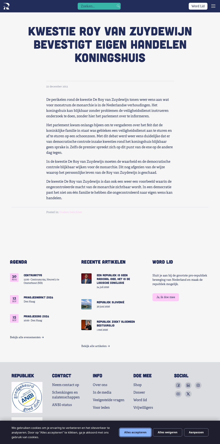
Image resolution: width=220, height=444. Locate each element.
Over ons (100, 385)
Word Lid (198, 6)
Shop (137, 385)
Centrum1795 (33, 275)
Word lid (140, 400)
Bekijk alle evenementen (25, 337)
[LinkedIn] (188, 385)
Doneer (139, 392)
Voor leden (101, 407)
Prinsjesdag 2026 (36, 316)
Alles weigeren (167, 432)
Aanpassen (196, 432)
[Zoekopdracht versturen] (118, 6)
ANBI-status (62, 405)
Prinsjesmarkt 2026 (38, 297)
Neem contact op (65, 385)
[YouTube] (178, 393)
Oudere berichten (70, 212)
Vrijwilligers (143, 407)
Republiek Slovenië (110, 302)
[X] (188, 393)
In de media (102, 392)
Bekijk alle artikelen (94, 346)
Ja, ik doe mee (165, 297)
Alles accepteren (135, 432)
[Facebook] (178, 385)
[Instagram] (198, 385)
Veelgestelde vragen (108, 400)
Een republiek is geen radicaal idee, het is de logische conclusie (113, 278)
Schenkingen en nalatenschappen (66, 394)
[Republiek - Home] (6, 6)
